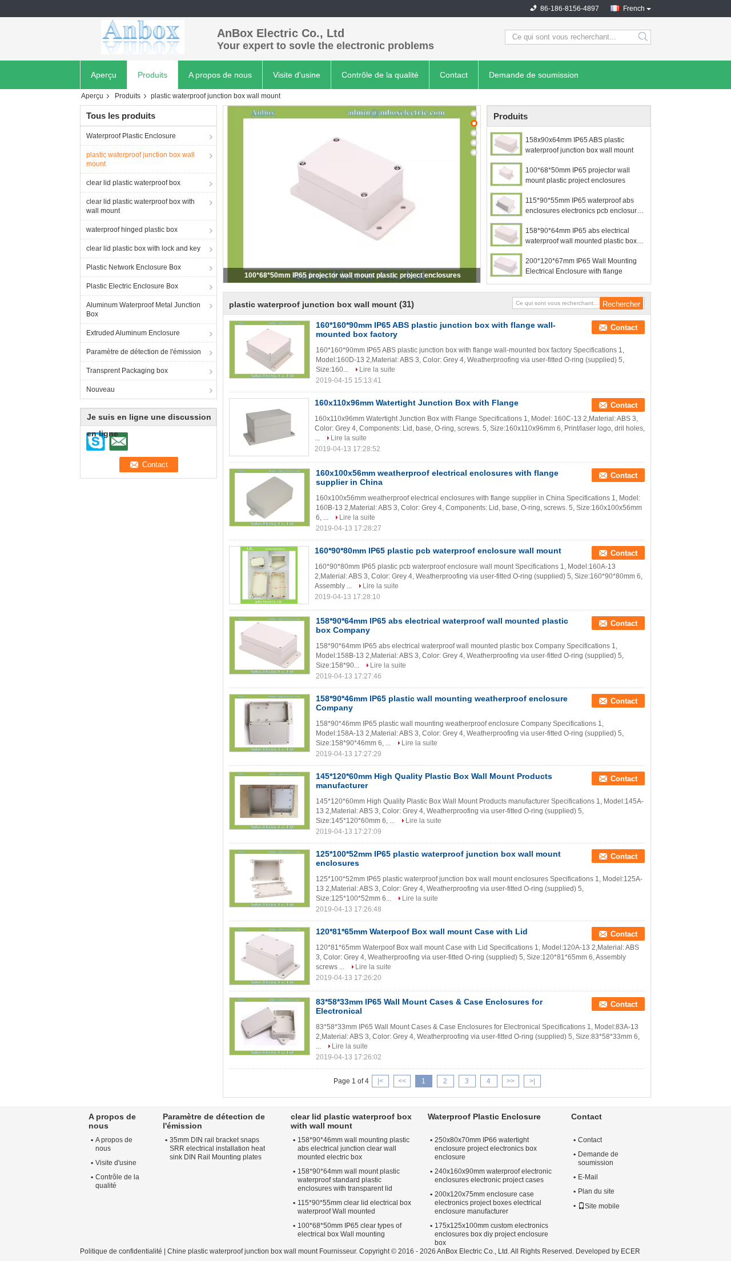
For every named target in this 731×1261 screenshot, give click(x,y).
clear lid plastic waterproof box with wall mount (140, 206)
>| (532, 1081)
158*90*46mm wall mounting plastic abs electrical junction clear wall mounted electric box (353, 1148)
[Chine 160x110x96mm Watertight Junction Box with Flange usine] (269, 427)
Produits (152, 74)
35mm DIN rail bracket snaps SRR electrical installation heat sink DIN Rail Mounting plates (217, 1148)
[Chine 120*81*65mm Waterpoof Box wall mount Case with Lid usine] (269, 956)
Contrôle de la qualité (380, 74)
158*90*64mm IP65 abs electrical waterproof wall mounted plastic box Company (581, 236)
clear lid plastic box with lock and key (143, 248)
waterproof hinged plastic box (132, 230)
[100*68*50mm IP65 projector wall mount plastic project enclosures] (351, 194)
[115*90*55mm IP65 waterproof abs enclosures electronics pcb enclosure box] (506, 204)
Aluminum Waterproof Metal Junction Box (143, 309)
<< (402, 1081)
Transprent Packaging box (127, 371)
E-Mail (588, 1177)
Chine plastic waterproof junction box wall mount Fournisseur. (263, 1251)
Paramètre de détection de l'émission (143, 352)
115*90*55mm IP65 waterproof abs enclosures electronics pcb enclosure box (583, 206)
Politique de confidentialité (121, 1251)
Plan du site (596, 1191)
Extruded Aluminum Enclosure (133, 333)
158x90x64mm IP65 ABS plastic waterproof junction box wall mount (579, 145)
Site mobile (602, 1206)
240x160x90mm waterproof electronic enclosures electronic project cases (493, 1175)
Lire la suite (377, 370)
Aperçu (104, 74)
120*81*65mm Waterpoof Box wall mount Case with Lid (422, 931)
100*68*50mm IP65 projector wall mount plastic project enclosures (352, 275)
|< (380, 1081)
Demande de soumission (534, 74)
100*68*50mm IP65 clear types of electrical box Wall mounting (349, 1230)
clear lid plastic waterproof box (133, 183)
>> (511, 1081)
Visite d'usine (296, 74)
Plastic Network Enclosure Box (133, 267)
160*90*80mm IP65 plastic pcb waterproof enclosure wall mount (438, 550)
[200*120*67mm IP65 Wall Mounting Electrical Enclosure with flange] (506, 265)
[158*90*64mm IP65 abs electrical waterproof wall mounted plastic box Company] (506, 235)
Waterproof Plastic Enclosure (131, 136)
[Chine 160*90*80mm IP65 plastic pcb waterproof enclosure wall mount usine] (269, 575)
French (634, 9)
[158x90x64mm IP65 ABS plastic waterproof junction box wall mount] (506, 144)
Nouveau (100, 389)
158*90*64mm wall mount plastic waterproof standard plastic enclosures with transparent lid (349, 1179)
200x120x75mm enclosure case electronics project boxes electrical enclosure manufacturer (488, 1202)
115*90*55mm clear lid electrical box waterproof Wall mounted (354, 1207)
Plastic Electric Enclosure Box (132, 286)
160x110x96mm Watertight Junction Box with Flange (417, 402)
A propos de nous (220, 74)
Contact (454, 74)
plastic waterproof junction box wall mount (140, 159)
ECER (630, 1251)
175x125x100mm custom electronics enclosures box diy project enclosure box (491, 1234)
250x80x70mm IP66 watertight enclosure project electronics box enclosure (486, 1148)
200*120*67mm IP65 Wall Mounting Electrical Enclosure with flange (581, 266)
